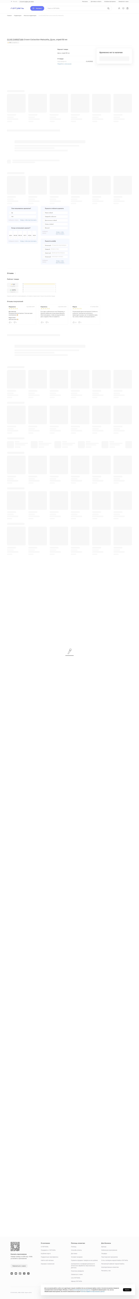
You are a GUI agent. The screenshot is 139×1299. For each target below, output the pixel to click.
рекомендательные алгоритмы (81, 1289)
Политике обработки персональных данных (92, 1291)
